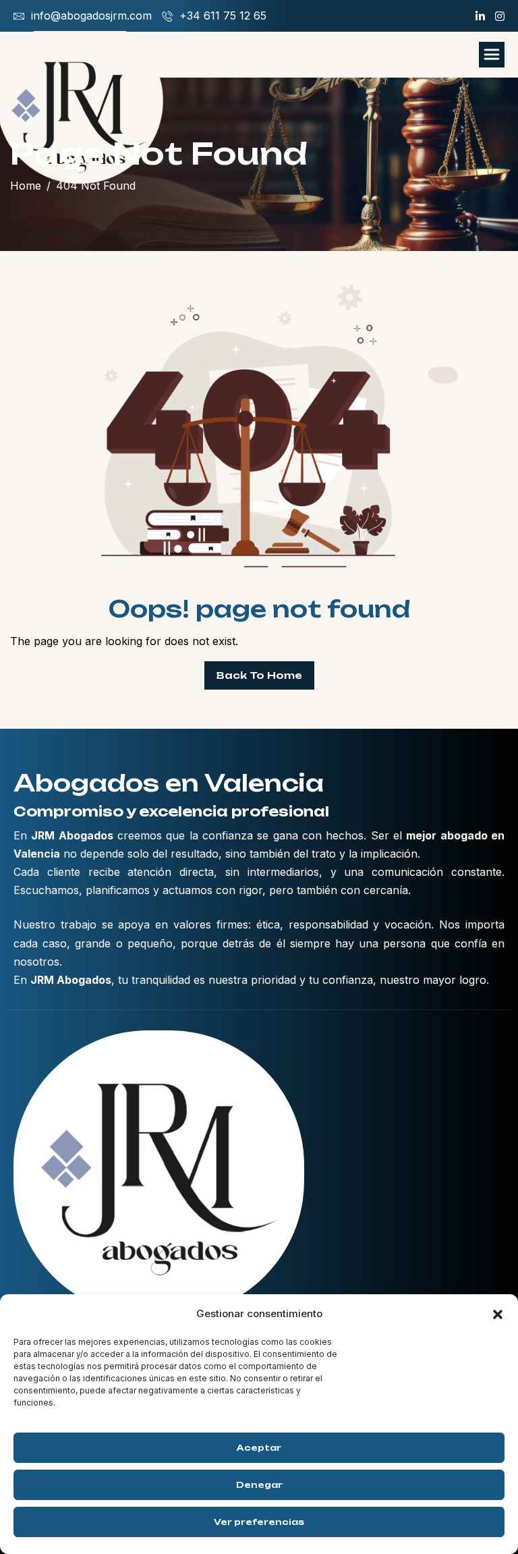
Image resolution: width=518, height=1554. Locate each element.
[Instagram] (500, 16)
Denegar (259, 1485)
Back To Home (259, 675)
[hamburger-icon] (492, 54)
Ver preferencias (259, 1522)
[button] (498, 1313)
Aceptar (259, 1448)
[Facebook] (480, 16)
